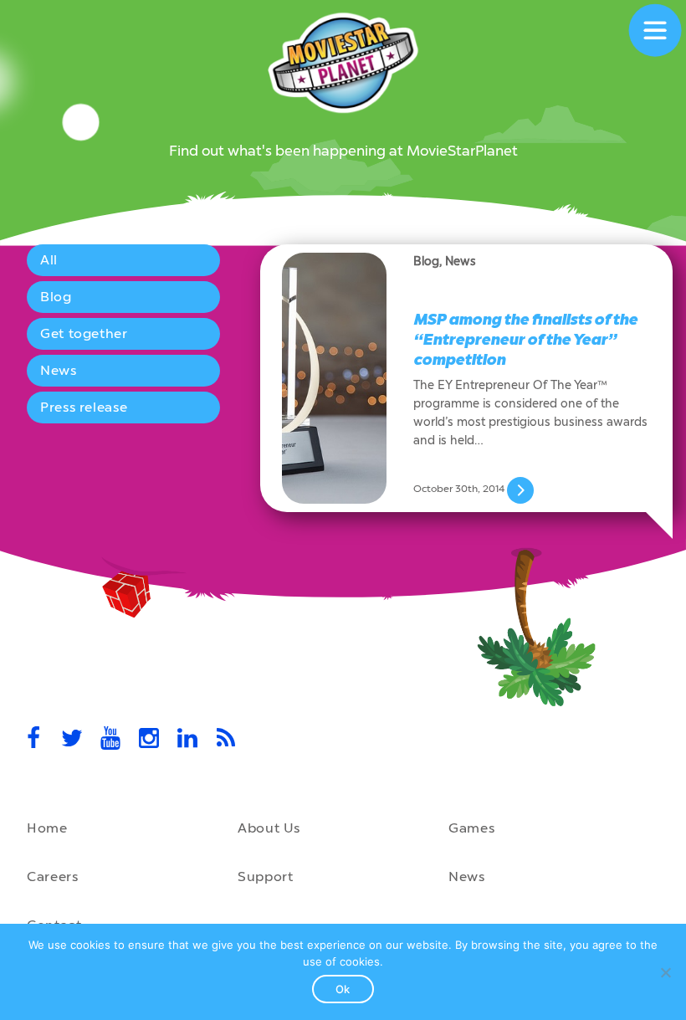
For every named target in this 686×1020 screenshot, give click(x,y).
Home (47, 828)
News (58, 370)
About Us (269, 828)
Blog (56, 297)
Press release (83, 407)
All (49, 260)
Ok (343, 989)
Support (265, 876)
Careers (52, 876)
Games (471, 828)
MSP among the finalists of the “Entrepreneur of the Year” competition (525, 340)
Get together (84, 333)
